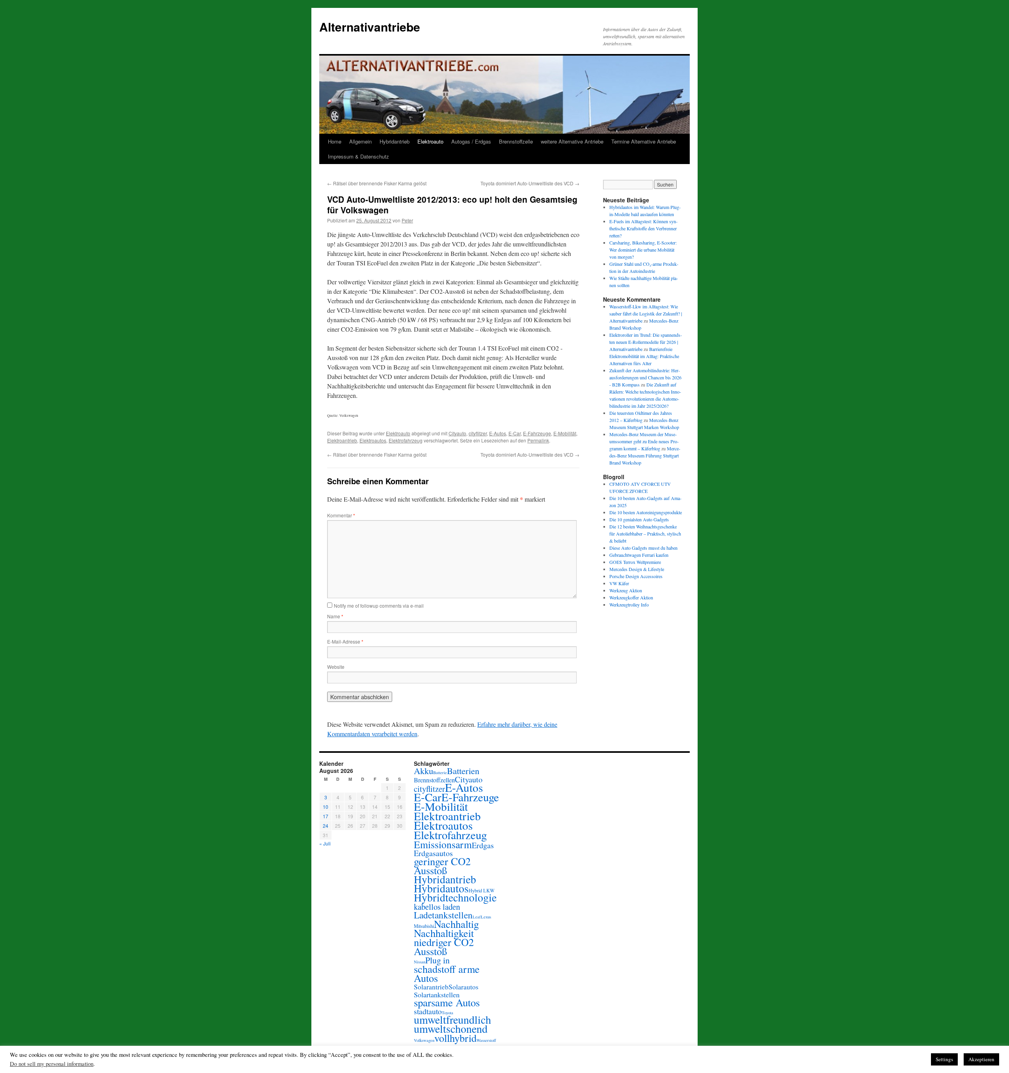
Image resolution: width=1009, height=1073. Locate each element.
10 (325, 806)
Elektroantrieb (342, 440)
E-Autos (497, 433)
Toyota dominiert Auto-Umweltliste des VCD (529, 183)
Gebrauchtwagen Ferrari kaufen (638, 555)
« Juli (325, 843)
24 (325, 825)
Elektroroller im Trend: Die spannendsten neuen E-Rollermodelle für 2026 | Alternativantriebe (645, 342)
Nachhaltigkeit (444, 933)
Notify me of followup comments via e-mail (379, 605)
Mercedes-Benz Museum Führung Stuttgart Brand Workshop (644, 455)
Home (334, 141)
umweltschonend (451, 1028)
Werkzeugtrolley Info (629, 604)
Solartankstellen (437, 994)
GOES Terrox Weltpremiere (635, 562)
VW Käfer (619, 583)
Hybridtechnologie (455, 897)
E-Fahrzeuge (537, 433)
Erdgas (483, 845)
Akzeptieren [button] (981, 1059)
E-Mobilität (564, 433)
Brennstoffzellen (434, 780)
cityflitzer (478, 433)
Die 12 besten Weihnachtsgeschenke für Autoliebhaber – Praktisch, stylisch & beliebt (645, 533)
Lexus (486, 917)
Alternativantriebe (369, 26)
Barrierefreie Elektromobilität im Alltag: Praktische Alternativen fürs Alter (644, 356)
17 (325, 816)
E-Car (514, 433)
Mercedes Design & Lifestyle (636, 569)
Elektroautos (372, 440)
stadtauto (428, 1011)
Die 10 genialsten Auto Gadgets (639, 519)
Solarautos (463, 986)
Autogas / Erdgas (471, 141)
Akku (423, 770)
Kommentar (341, 515)
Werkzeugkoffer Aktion (631, 597)
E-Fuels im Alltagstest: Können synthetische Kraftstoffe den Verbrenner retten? (643, 228)
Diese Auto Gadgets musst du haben (643, 548)
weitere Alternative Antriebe (572, 141)
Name (335, 616)
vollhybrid (455, 1038)
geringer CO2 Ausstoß (442, 865)
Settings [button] (944, 1059)
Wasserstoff (486, 1040)
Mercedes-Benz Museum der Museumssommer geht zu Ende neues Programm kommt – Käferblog (644, 441)
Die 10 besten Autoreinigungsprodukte (645, 512)
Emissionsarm (443, 844)
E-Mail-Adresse (345, 641)
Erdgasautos (433, 853)
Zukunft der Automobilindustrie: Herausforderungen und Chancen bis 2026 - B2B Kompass (645, 377)
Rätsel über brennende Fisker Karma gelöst (376, 183)
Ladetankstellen (443, 915)
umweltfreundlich (452, 1019)
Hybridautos (441, 888)
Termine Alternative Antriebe (643, 141)
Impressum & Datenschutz (358, 156)
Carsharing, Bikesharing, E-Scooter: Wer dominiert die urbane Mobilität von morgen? (643, 249)
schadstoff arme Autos (447, 973)
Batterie (440, 772)
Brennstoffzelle (516, 141)
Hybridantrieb (395, 141)
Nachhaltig (456, 924)
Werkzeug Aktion (625, 590)
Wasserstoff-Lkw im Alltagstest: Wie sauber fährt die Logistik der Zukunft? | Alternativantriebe (645, 313)
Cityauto (457, 433)
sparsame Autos (447, 1002)
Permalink (538, 440)
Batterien (463, 770)
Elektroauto (430, 141)
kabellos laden (437, 906)
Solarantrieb (431, 986)
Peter (407, 220)
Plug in (437, 960)
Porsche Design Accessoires (636, 576)
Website (335, 666)
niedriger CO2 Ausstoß (444, 946)
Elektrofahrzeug (406, 440)
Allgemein (360, 141)
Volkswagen (424, 1040)
